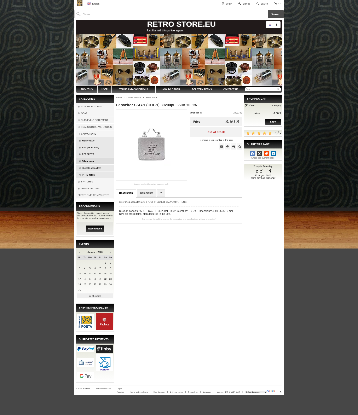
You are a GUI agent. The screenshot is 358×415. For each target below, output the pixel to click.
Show (273, 122)
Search (276, 14)
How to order (159, 392)
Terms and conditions (139, 392)
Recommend (95, 228)
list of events (95, 296)
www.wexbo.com (103, 389)
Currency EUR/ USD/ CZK (228, 392)
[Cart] (277, 3)
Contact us (193, 392)
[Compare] (221, 146)
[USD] (276, 25)
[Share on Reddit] (266, 153)
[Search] (278, 89)
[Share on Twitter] (259, 153)
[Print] (233, 146)
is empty (276, 105)
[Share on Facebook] (252, 153)
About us (120, 392)
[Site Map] (280, 392)
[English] (269, 25)
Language (207, 392)
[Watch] (227, 146)
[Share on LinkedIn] (273, 153)
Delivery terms (176, 392)
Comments (146, 193)
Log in (119, 389)
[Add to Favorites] (239, 146)
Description (126, 193)
